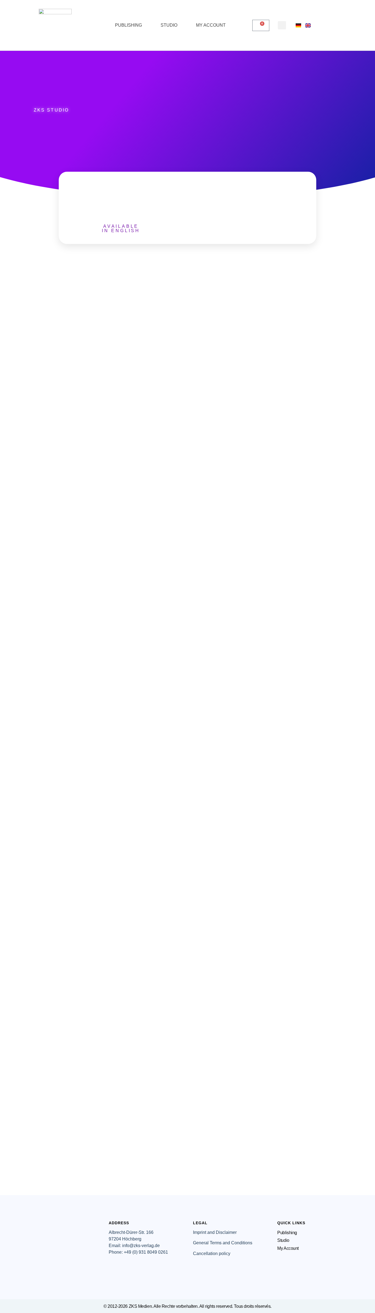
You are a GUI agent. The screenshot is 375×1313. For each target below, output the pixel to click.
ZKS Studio (51, 110)
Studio (169, 25)
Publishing (128, 25)
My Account (211, 25)
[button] (282, 25)
